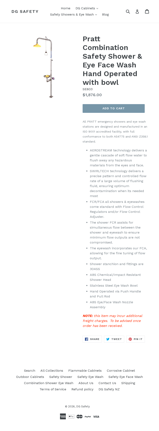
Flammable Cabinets (85, 371)
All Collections (51, 371)
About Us (85, 383)
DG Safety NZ (109, 389)
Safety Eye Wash (90, 377)
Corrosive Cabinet (121, 371)
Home (65, 8)
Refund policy (82, 389)
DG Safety (25, 11)
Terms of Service (53, 389)
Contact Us (107, 383)
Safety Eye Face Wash (125, 377)
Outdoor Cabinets (30, 377)
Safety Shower (60, 377)
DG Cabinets (88, 8)
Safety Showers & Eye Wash (74, 14)
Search (29, 371)
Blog (105, 14)
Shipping (128, 383)
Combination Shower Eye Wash (48, 383)
